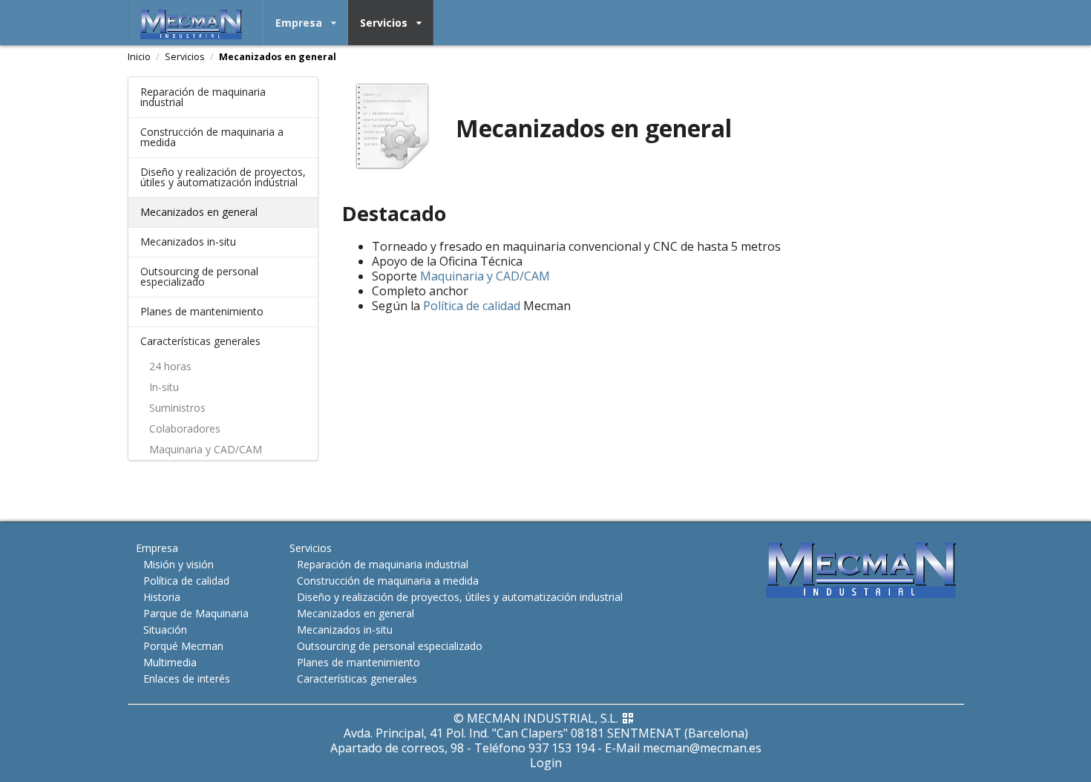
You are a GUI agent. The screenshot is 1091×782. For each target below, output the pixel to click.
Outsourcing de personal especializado (199, 276)
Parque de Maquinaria (196, 613)
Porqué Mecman (183, 646)
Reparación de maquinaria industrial (203, 97)
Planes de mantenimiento (201, 311)
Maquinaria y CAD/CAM (205, 449)
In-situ (164, 387)
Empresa (298, 23)
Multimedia (170, 662)
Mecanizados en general (277, 56)
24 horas (170, 366)
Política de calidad (471, 306)
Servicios (383, 23)
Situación (165, 629)
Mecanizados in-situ (188, 241)
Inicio (139, 56)
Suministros (177, 408)
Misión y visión (178, 564)
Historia (161, 597)
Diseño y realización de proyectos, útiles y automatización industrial (223, 177)
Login (546, 763)
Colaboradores (184, 428)
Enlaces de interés (186, 678)
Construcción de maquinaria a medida (212, 137)
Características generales (200, 341)
